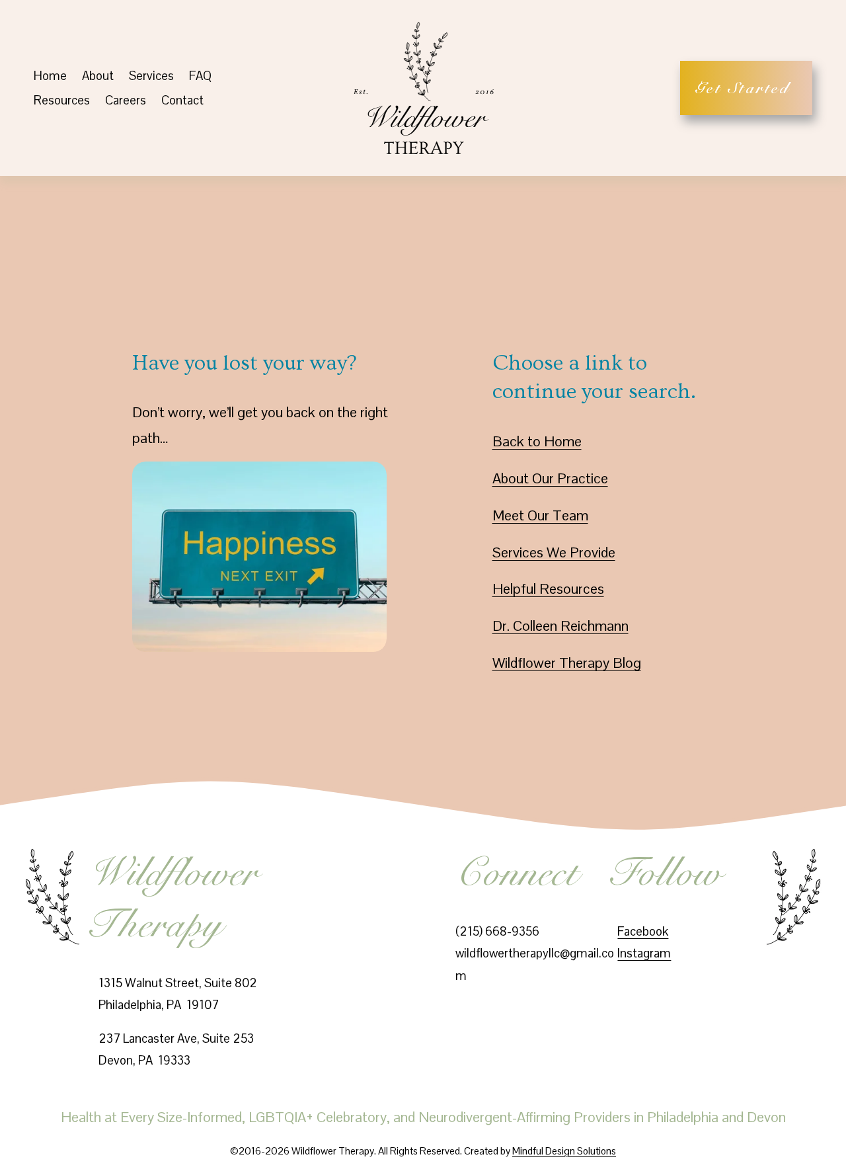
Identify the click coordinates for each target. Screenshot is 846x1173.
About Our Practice (550, 478)
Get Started (746, 88)
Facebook (642, 931)
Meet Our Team (540, 515)
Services (151, 75)
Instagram (644, 953)
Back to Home (537, 441)
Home (50, 75)
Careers (125, 100)
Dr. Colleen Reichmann (560, 626)
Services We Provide (553, 552)
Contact (182, 100)
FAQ (200, 75)
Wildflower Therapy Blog (566, 663)
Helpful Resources (548, 589)
